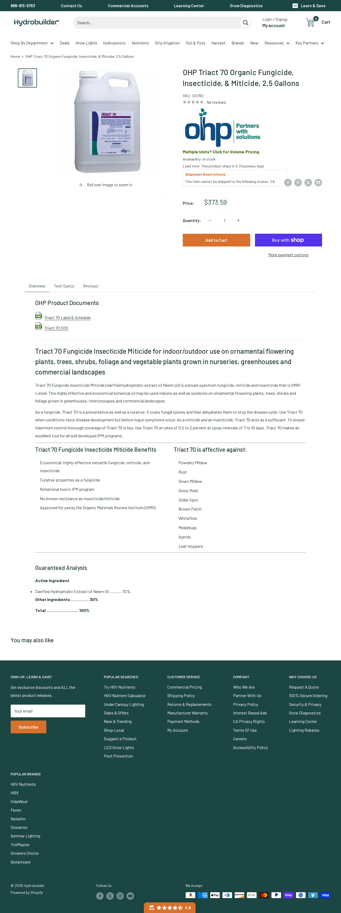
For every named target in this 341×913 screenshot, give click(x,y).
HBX (14, 792)
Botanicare (20, 861)
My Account (177, 730)
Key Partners (306, 42)
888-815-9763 (23, 5)
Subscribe (28, 726)
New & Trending (118, 721)
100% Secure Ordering (308, 695)
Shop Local (114, 730)
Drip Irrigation (167, 42)
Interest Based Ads (250, 712)
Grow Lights (86, 42)
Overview (37, 285)
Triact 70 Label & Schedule (67, 317)
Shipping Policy (181, 695)
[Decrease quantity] (210, 220)
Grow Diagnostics (246, 5)
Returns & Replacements (189, 704)
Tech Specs (64, 285)
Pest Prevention (118, 755)
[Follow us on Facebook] (100, 895)
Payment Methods (183, 721)
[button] (170, 907)
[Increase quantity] (238, 220)
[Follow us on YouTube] (130, 895)
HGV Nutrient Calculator (125, 695)
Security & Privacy (305, 704)
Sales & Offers (116, 712)
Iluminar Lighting (25, 835)
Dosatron (19, 827)
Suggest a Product (120, 738)
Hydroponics (114, 42)
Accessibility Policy (250, 747)
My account (273, 25)
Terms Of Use (245, 730)
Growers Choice (25, 853)
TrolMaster (20, 844)
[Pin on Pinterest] (298, 182)
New (254, 42)
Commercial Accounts (128, 5)
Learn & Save (313, 5)
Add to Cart (216, 239)
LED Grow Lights (119, 747)
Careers (240, 738)
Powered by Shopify (27, 892)
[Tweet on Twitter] (308, 182)
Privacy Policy (245, 704)
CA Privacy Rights (249, 721)
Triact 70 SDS (56, 327)
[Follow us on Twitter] (110, 895)
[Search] (246, 23)
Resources (274, 42)
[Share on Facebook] (288, 182)
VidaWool (19, 801)
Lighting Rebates (304, 730)
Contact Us (71, 5)
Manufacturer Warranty (187, 712)
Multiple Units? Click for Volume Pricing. (221, 151)
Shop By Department (29, 42)
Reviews (90, 285)
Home (15, 56)
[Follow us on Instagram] (120, 895)
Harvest (218, 42)
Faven (16, 809)
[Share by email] (318, 182)
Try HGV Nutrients (119, 686)
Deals (65, 42)
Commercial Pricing (184, 686)
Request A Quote (304, 686)
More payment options (288, 254)
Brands (238, 42)
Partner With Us (247, 695)
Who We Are (244, 686)
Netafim (18, 818)
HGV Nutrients (23, 784)
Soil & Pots (195, 42)
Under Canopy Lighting (124, 704)
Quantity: (192, 220)
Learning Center (189, 5)
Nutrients (140, 42)
